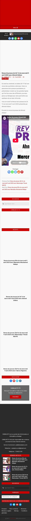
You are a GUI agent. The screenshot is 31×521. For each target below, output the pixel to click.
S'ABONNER (15, 397)
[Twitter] (12, 38)
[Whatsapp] (15, 38)
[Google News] (21, 38)
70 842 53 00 (18, 451)
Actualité (5, 78)
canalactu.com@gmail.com (18, 448)
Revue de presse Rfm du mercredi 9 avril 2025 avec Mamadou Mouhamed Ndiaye (15, 262)
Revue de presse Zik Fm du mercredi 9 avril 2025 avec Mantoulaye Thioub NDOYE (14, 183)
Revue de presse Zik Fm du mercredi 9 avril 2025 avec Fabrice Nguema (15, 370)
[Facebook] (9, 38)
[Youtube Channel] (18, 38)
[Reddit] (18, 172)
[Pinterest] (22, 172)
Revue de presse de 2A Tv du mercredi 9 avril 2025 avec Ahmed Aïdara (15, 298)
